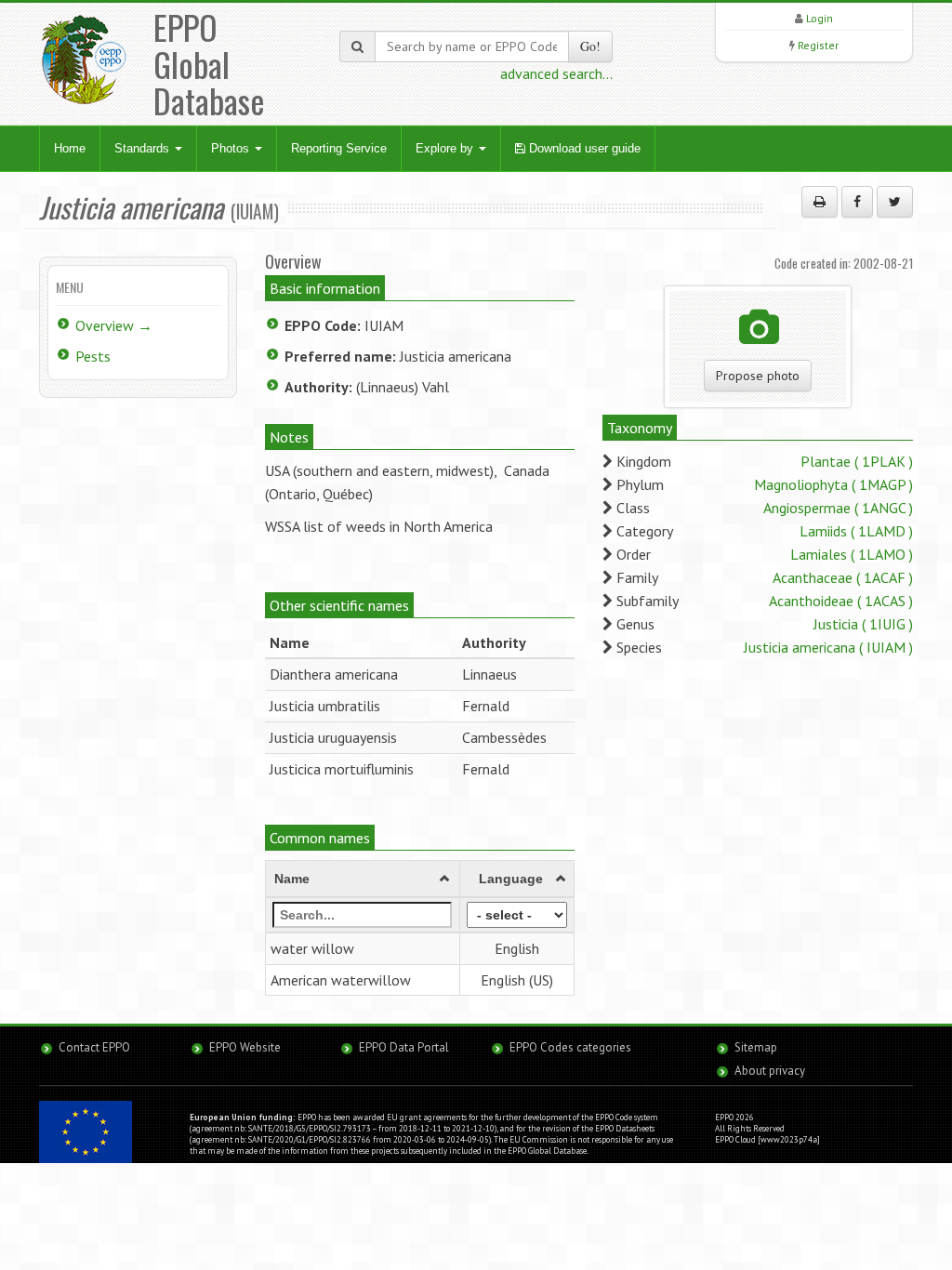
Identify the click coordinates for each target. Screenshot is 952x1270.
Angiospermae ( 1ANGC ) (838, 507)
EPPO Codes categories (570, 1047)
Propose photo (758, 375)
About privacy (769, 1070)
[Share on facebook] (857, 202)
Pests (93, 356)
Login (819, 18)
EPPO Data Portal (404, 1047)
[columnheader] (362, 878)
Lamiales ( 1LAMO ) (851, 554)
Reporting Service (339, 148)
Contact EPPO (94, 1047)
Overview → (113, 325)
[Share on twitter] (895, 202)
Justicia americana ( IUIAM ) (828, 647)
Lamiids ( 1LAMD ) (856, 531)
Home (70, 148)
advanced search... (556, 73)
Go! (590, 46)
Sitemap (755, 1047)
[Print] (819, 202)
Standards (143, 148)
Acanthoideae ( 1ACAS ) (841, 600)
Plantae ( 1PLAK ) (856, 461)
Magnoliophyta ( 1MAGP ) (833, 484)
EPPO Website (245, 1047)
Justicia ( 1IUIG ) (863, 624)
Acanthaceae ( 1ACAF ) (843, 577)
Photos (232, 148)
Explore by (446, 148)
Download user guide (583, 148)
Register (818, 45)
